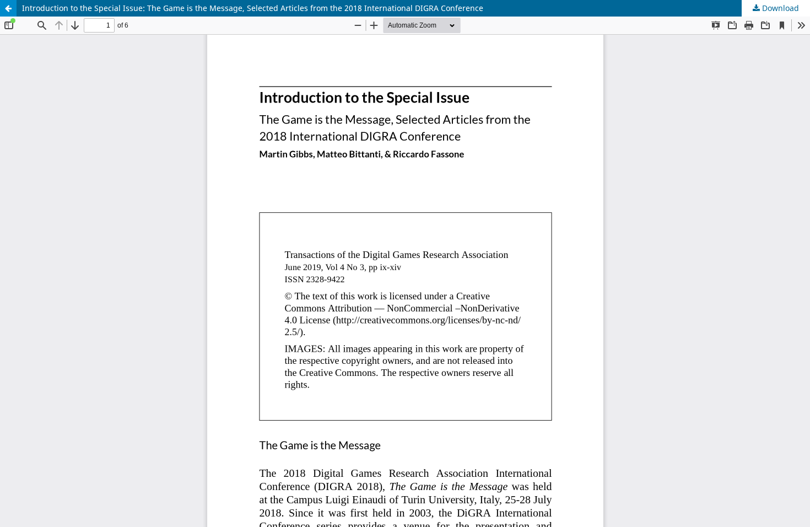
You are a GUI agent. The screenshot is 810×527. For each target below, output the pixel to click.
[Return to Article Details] (8, 8)
